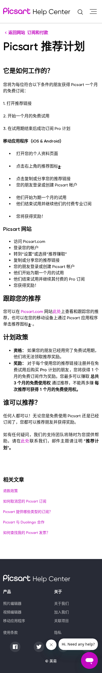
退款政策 (10, 491)
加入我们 (61, 612)
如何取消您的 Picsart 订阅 (24, 501)
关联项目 (61, 621)
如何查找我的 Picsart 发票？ (26, 533)
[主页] (36, 11)
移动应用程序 (14, 621)
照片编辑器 (12, 603)
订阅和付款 (37, 32)
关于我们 (61, 603)
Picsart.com (32, 311)
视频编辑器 (12, 612)
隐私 (57, 632)
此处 (57, 311)
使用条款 (10, 632)
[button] (80, 11)
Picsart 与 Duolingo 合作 (23, 522)
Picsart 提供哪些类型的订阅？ (28, 512)
